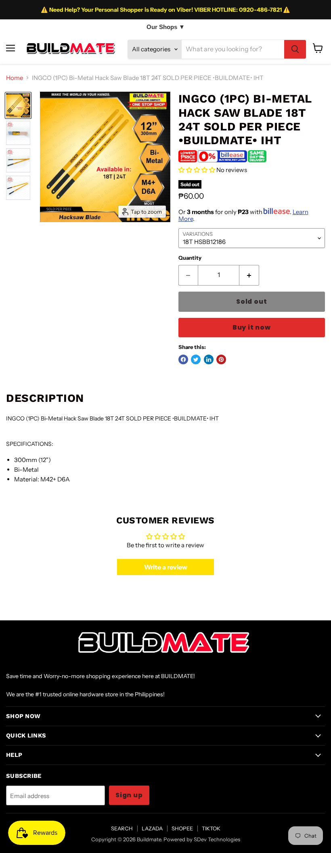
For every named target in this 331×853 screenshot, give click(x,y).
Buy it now (252, 327)
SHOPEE (182, 828)
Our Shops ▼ (166, 26)
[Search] (295, 49)
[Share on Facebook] (183, 359)
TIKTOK (211, 828)
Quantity (189, 258)
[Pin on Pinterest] (221, 359)
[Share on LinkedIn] (209, 359)
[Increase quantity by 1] (249, 275)
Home (14, 77)
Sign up (129, 795)
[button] (196, 170)
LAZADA (152, 828)
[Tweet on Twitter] (196, 359)
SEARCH (122, 828)
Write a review (165, 567)
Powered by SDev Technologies (201, 839)
